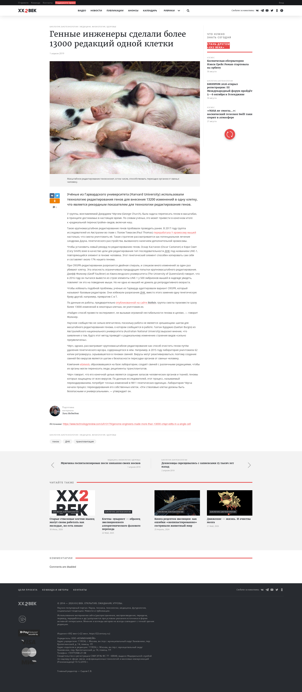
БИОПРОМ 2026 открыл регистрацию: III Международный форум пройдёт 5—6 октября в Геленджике (229, 89)
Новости (96, 10)
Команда (36, 2)
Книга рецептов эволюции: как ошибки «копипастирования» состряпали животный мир (175, 522)
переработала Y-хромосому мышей (175, 232)
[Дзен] (282, 10)
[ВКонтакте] (257, 10)
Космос (211, 57)
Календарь (150, 10)
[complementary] (227, 86)
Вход (281, 2)
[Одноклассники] (277, 10)
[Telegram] (262, 10)
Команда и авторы (55, 589)
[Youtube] (267, 10)
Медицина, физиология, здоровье (98, 26)
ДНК (67, 441)
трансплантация (85, 441)
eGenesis (85, 364)
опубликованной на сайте (136, 302)
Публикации (115, 10)
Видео (82, 10)
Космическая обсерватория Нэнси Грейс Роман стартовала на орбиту (228, 64)
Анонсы (133, 10)
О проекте (23, 2)
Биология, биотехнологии (64, 26)
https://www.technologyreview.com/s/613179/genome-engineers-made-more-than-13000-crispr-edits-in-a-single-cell (127, 424)
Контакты (48, 2)
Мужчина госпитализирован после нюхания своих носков (100, 463)
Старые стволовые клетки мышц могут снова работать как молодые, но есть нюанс (72, 522)
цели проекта (28, 589)
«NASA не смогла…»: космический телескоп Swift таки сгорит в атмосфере (229, 114)
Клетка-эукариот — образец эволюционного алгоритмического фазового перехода (121, 524)
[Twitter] (272, 10)
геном (55, 441)
